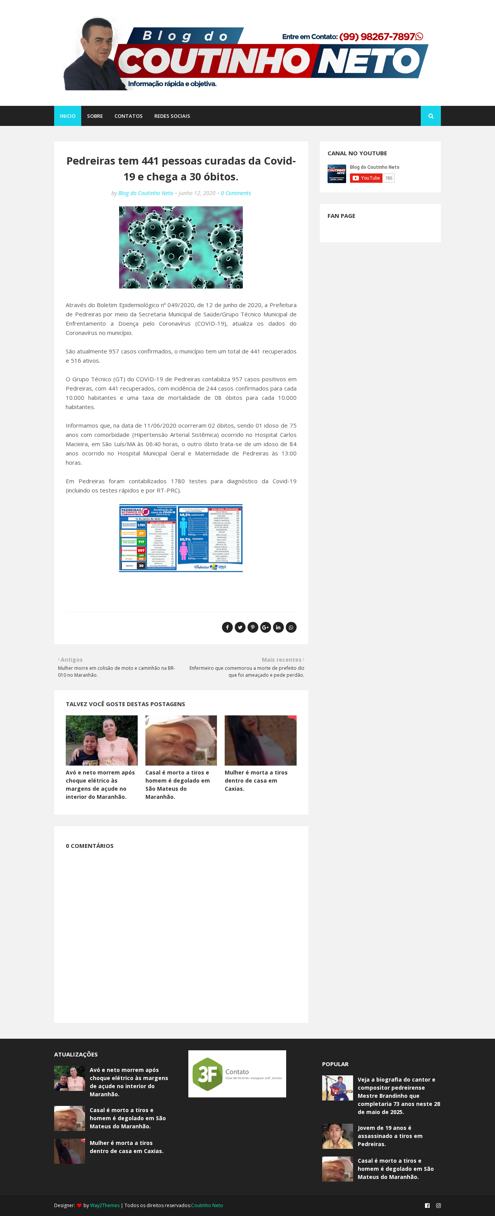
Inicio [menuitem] (67, 115)
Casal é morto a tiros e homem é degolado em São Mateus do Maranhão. (128, 1118)
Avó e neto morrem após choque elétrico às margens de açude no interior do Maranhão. (129, 1082)
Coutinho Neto (207, 1205)
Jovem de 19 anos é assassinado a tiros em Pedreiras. (390, 1136)
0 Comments (236, 193)
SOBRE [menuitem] (95, 115)
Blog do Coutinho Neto (145, 193)
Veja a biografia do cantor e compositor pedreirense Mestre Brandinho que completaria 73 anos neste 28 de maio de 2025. (399, 1096)
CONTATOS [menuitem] (128, 115)
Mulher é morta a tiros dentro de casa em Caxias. (256, 780)
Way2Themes (104, 1205)
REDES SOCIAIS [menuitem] (172, 115)
